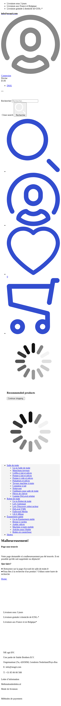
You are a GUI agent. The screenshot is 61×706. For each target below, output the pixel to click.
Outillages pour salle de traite (25, 491)
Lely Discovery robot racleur (25, 506)
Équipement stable (15, 516)
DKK (9, 85)
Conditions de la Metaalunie (15, 636)
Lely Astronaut (19, 504)
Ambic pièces (18, 524)
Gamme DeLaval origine (23, 496)
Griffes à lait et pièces (22, 473)
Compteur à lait (19, 486)
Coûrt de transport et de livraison (17, 627)
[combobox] (30, 108)
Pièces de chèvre (19, 493)
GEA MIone (18, 514)
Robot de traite (13, 498)
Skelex (10, 534)
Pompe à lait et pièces (22, 475)
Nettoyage (17, 488)
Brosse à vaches (19, 522)
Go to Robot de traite (21, 501)
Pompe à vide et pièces (22, 478)
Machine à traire (10, 591)
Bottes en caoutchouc (22, 532)
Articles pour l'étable (21, 529)
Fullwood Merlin (20, 511)
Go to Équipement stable (23, 519)
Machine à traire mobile (23, 527)
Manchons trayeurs (21, 470)
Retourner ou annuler (12, 641)
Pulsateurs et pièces (21, 481)
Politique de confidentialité (15, 631)
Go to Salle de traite (21, 468)
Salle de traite (13, 465)
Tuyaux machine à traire (23, 483)
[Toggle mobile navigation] (2, 91)
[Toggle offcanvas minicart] (33, 306)
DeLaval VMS (19, 509)
